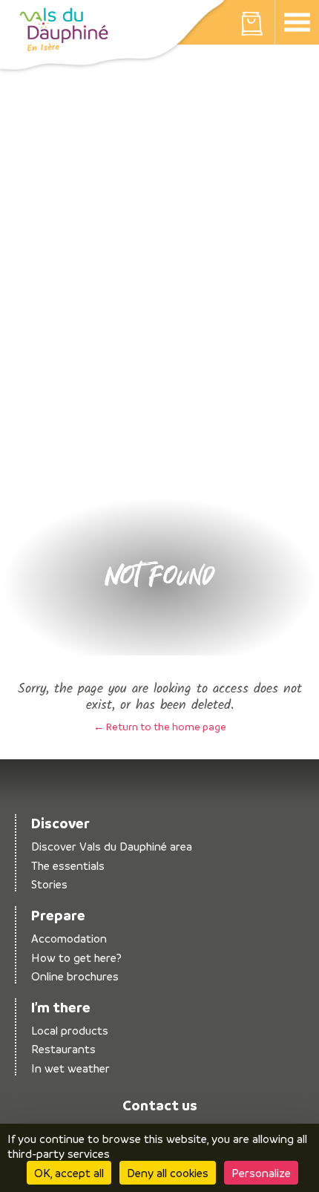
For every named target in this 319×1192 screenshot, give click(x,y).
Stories (49, 884)
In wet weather (70, 1068)
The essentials (68, 866)
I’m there (61, 1007)
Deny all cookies (167, 1172)
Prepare (58, 915)
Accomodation (69, 938)
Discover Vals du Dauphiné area (111, 846)
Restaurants (63, 1049)
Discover (60, 823)
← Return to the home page (159, 726)
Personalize (261, 1172)
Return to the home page (64, 29)
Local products (69, 1031)
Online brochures (75, 976)
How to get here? (76, 958)
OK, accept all (69, 1172)
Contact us (159, 1105)
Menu (296, 22)
